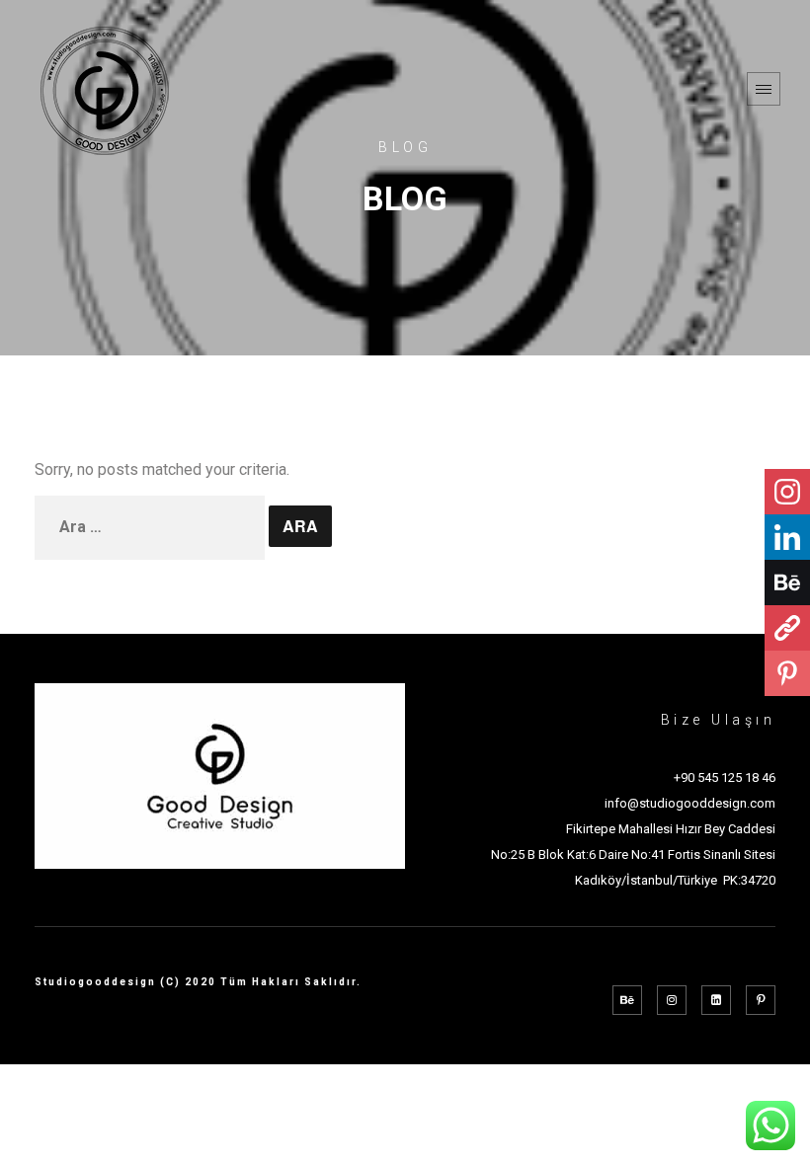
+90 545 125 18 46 (724, 777)
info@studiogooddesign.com (690, 803)
